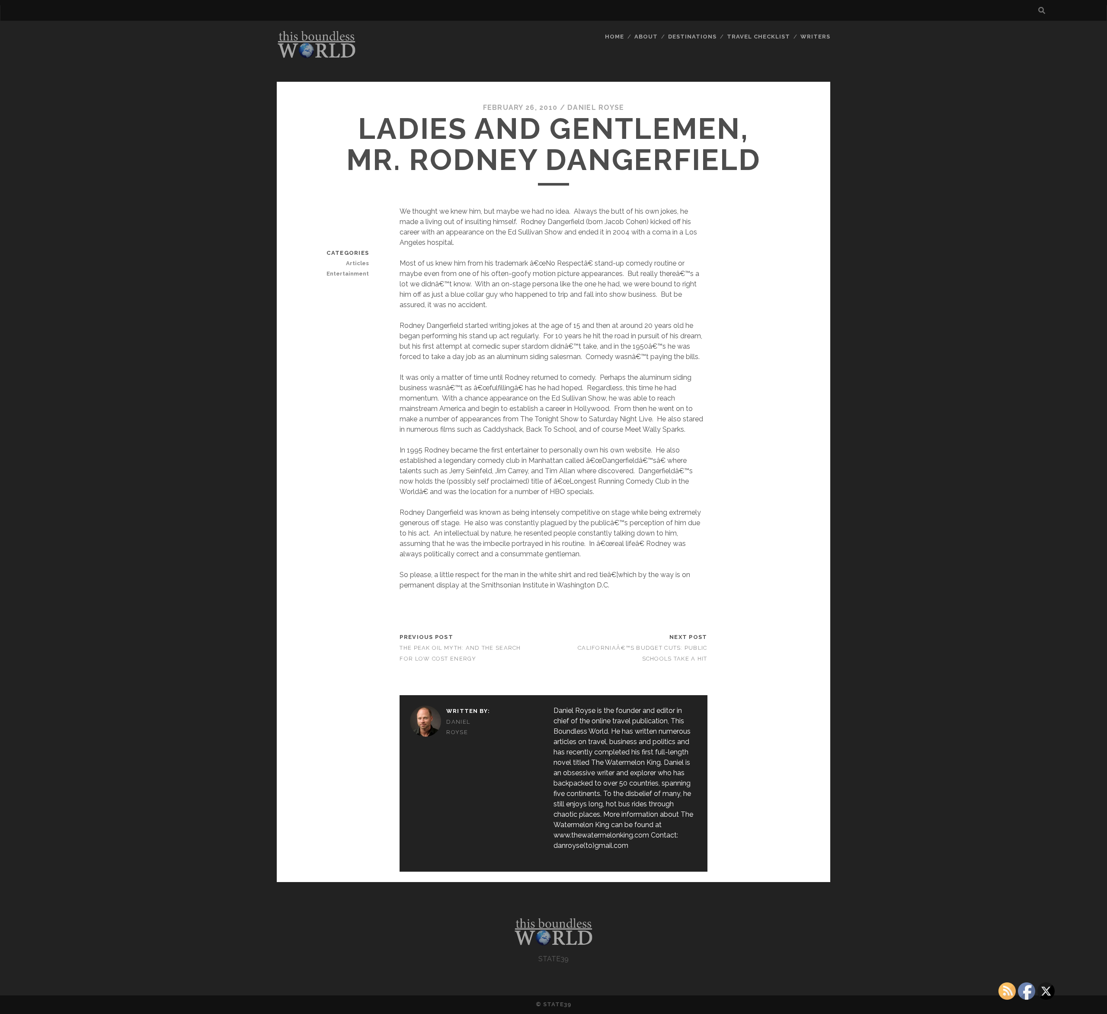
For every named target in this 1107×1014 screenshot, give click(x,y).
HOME (614, 36)
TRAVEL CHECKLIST (758, 36)
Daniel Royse (595, 107)
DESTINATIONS (692, 36)
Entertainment (347, 273)
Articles (357, 263)
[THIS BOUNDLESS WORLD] (316, 55)
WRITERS (815, 36)
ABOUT (646, 36)
